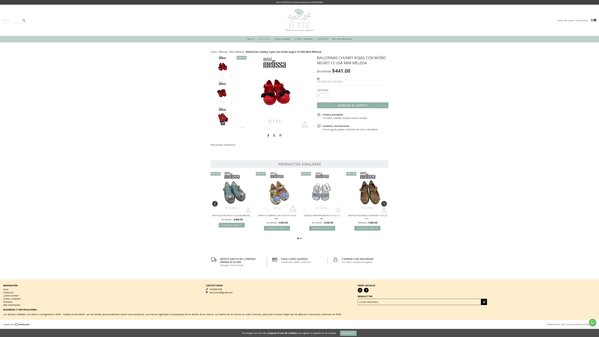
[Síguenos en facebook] (366, 290)
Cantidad (322, 90)
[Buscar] (24, 20)
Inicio (250, 39)
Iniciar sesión (582, 21)
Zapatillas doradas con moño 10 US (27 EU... (367, 217)
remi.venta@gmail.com (221, 292)
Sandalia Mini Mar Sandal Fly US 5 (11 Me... (322, 217)
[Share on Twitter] (274, 135)
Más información (342, 39)
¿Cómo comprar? (303, 39)
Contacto (323, 39)
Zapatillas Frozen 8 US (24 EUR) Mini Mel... (232, 215)
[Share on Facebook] (268, 135)
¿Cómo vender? (282, 39)
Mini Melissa (236, 51)
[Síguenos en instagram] (360, 290)
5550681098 (215, 289)
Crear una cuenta (565, 21)
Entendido (348, 333)
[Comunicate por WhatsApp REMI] (592, 322)
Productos (264, 39)
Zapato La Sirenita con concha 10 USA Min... (277, 217)
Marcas (223, 51)
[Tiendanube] (16, 325)
